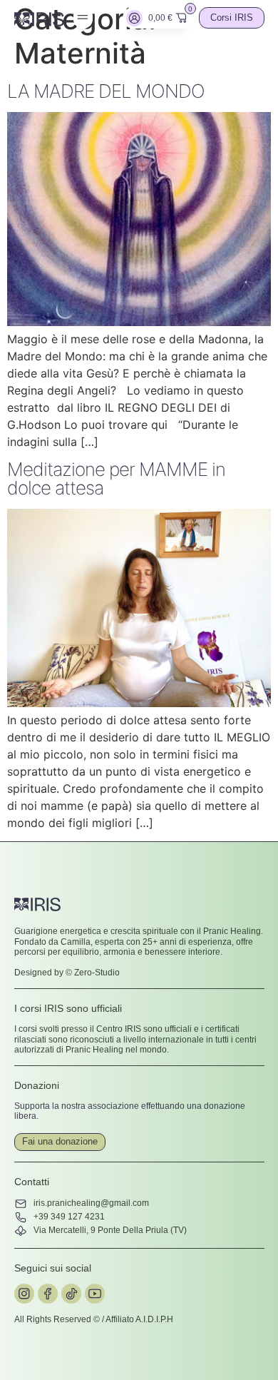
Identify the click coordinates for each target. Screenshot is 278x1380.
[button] (83, 18)
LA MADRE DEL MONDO (106, 91)
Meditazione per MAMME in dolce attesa (116, 478)
